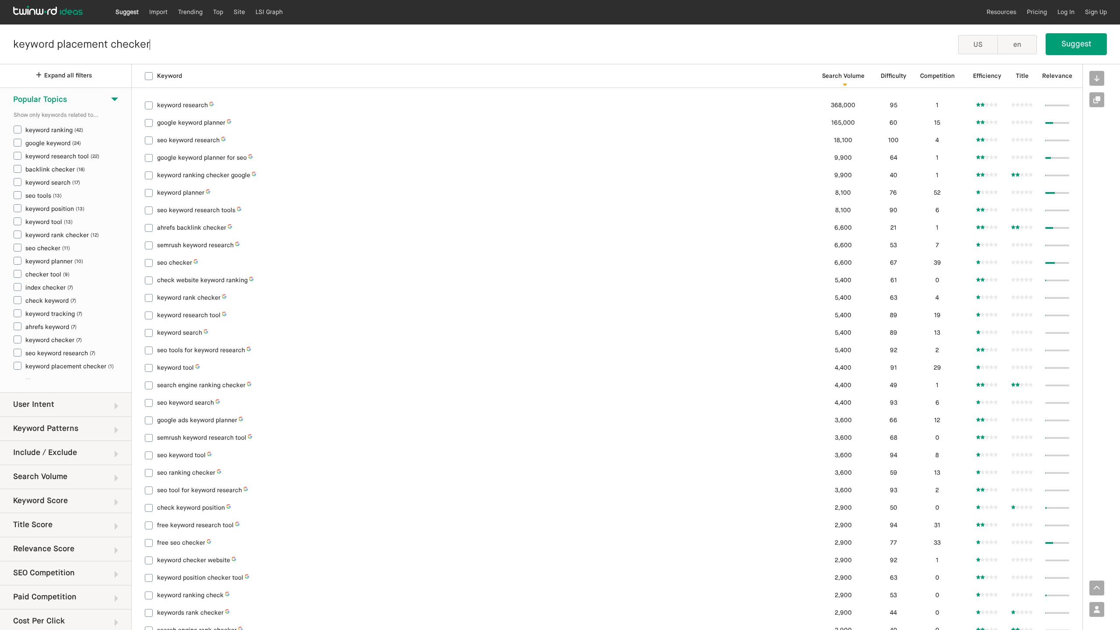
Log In (1065, 12)
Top (218, 12)
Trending (190, 12)
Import (158, 12)
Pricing (1037, 12)
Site (239, 12)
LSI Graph (269, 12)
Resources (1001, 12)
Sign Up (1096, 12)
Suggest (127, 12)
